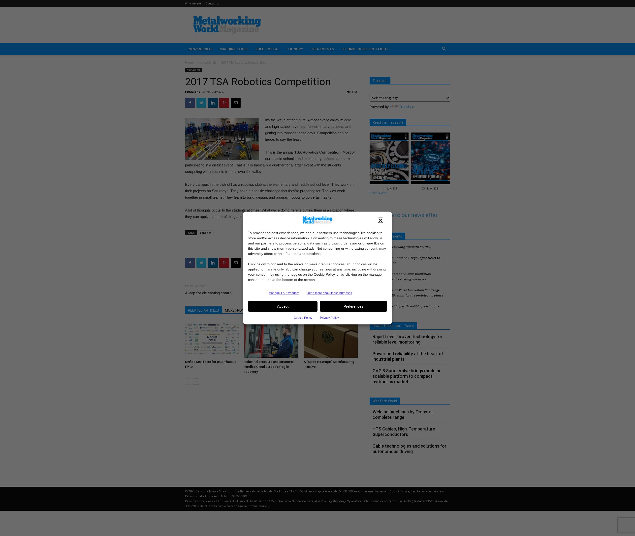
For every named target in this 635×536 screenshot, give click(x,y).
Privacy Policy (329, 317)
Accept (282, 306)
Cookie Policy (303, 317)
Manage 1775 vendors (284, 293)
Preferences (353, 306)
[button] (380, 220)
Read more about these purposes (329, 293)
